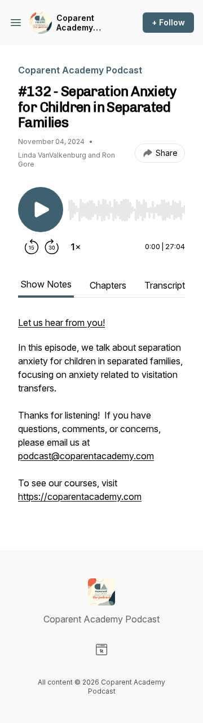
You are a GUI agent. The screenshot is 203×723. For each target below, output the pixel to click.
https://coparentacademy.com (80, 496)
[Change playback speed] (75, 247)
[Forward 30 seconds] (52, 247)
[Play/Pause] (40, 209)
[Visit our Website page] (101, 649)
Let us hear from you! (61, 322)
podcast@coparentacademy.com (86, 455)
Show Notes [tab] (46, 284)
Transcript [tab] (164, 285)
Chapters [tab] (108, 285)
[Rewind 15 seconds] (31, 247)
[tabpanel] (101, 415)
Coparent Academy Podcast (75, 23)
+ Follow (168, 22)
